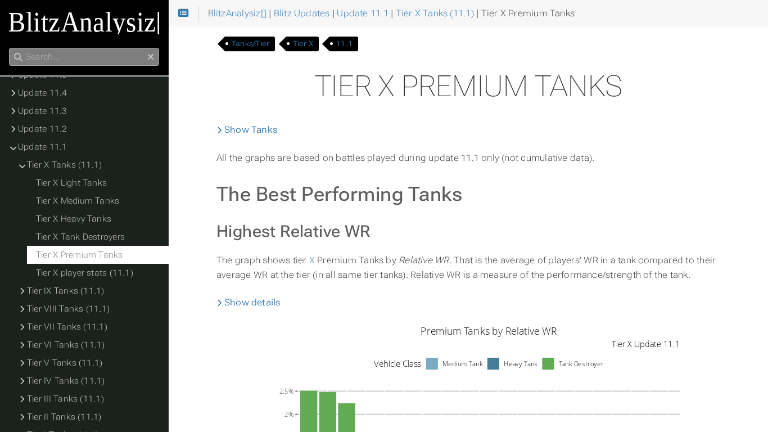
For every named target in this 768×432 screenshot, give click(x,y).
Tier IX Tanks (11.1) (66, 291)
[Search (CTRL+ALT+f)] (18, 57)
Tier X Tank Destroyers (80, 237)
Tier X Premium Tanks (79, 255)
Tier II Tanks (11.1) (64, 417)
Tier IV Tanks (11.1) (66, 381)
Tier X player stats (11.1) (84, 273)
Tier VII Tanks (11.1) (67, 327)
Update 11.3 (42, 111)
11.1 (344, 43)
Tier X (303, 43)
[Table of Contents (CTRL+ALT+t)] (183, 13)
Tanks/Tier (250, 43)
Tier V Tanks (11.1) (64, 363)
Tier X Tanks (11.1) (64, 165)
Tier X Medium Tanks (77, 201)
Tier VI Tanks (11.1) (66, 345)
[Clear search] (150, 57)
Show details (251, 302)
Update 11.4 (42, 93)
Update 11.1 (42, 147)
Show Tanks (250, 129)
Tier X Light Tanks (71, 183)
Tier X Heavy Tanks (73, 219)
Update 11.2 (42, 129)
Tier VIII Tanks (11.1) (68, 309)
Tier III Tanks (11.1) (65, 399)
